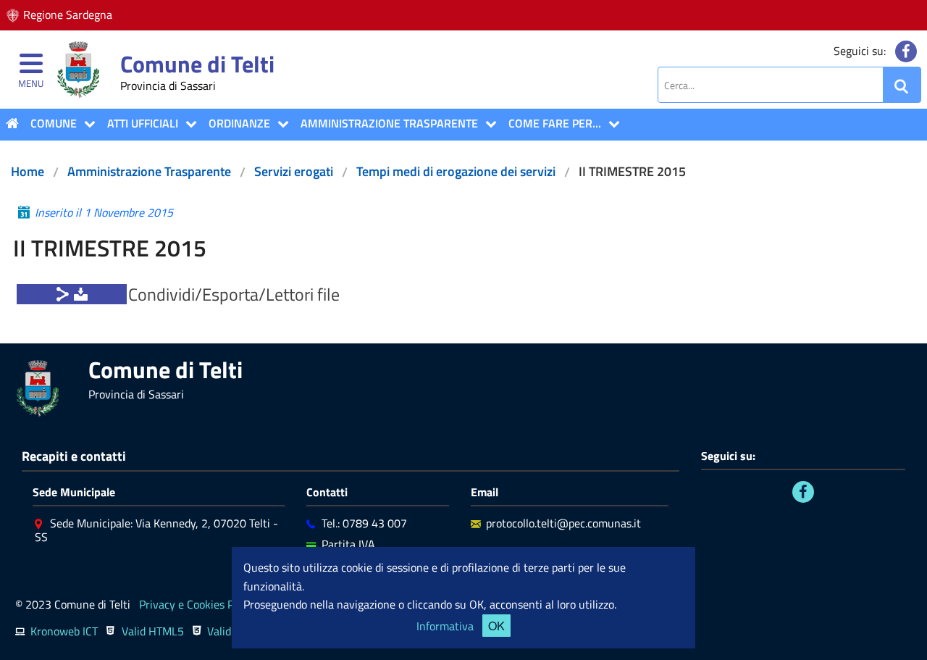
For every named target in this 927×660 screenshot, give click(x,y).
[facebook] (906, 51)
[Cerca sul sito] (901, 85)
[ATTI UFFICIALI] (187, 123)
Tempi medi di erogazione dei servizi (455, 171)
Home (27, 171)
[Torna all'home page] (12, 123)
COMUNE (53, 123)
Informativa (445, 626)
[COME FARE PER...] (610, 123)
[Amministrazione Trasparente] (487, 123)
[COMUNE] (86, 123)
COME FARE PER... (554, 123)
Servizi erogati (293, 171)
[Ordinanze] (279, 123)
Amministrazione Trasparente (389, 123)
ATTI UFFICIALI (142, 123)
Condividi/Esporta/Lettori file (234, 294)
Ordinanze (239, 123)
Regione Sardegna (67, 14)
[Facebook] (803, 492)
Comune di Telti (197, 63)
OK (496, 625)
